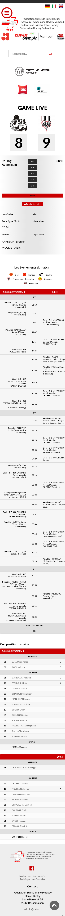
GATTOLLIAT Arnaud (21, 678)
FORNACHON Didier (21, 704)
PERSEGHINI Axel (19, 720)
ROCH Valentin (18, 667)
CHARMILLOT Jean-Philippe (24, 767)
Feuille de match (33, 204)
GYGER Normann (19, 821)
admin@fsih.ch (32, 909)
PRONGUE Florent (20, 799)
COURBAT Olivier (20, 810)
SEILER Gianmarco (20, 662)
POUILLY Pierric (19, 815)
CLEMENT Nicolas (20, 715)
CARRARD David (19, 688)
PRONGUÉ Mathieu (20, 826)
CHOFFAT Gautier (20, 783)
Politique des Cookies (32, 879)
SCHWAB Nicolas (19, 736)
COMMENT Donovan (21, 794)
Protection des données (32, 876)
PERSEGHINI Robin (20, 683)
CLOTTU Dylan (18, 710)
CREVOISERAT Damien (22, 805)
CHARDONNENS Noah (22, 694)
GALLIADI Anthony (20, 731)
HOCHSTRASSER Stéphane (24, 726)
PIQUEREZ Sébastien (21, 789)
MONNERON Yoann (21, 699)
